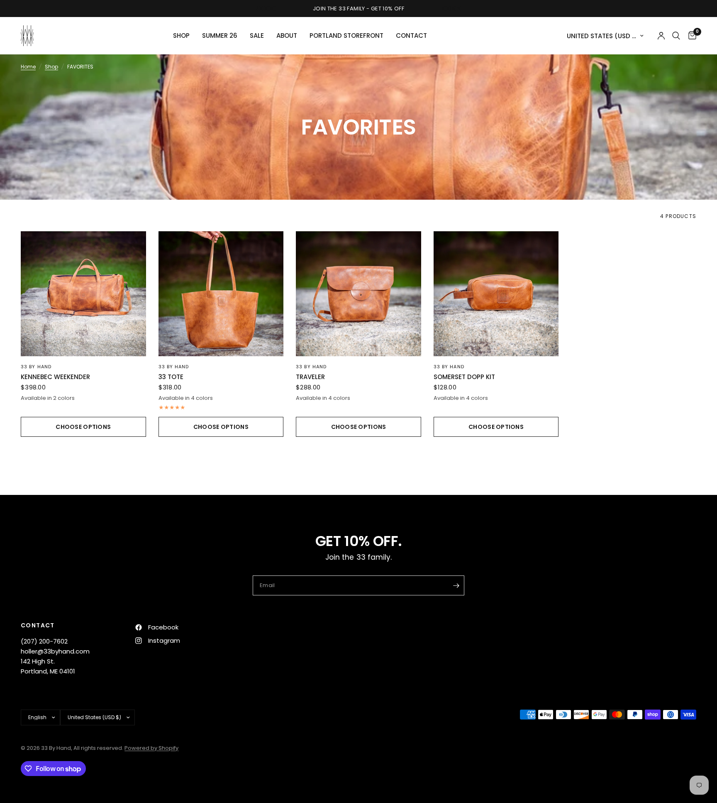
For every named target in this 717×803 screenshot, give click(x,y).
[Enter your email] (456, 585)
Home (28, 66)
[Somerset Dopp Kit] (496, 294)
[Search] (676, 35)
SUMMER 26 (219, 35)
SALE (257, 35)
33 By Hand (36, 366)
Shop (51, 66)
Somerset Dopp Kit (464, 376)
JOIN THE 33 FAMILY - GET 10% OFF (358, 8)
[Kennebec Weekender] (83, 294)
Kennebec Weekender (55, 376)
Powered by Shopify (151, 748)
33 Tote (171, 376)
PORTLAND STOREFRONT (346, 35)
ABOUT (286, 35)
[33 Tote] (221, 294)
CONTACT (411, 35)
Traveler (310, 376)
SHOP (181, 35)
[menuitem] (181, 36)
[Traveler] (358, 294)
